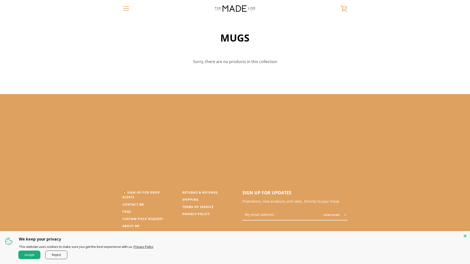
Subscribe (332, 215)
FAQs (126, 211)
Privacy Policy (196, 214)
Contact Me (133, 204)
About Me (131, 226)
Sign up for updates (266, 193)
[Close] (465, 235)
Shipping (190, 200)
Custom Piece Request (142, 219)
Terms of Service (198, 207)
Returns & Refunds (200, 192)
